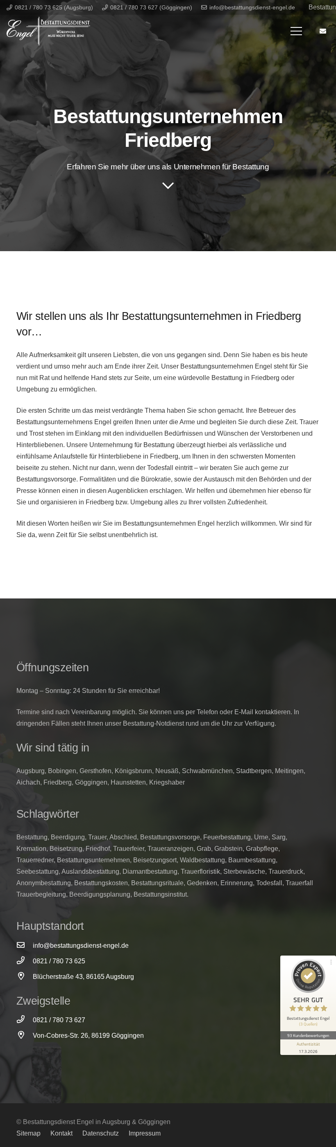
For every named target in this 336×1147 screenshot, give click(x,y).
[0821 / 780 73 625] (24, 961)
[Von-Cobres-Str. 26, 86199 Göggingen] (24, 1035)
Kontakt (61, 1133)
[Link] (48, 31)
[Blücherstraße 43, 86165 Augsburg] (24, 977)
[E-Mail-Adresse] (322, 31)
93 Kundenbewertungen (308, 1035)
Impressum (145, 1133)
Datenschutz (100, 1133)
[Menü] (296, 31)
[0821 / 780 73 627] (24, 1020)
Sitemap (28, 1133)
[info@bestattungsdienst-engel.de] (24, 945)
